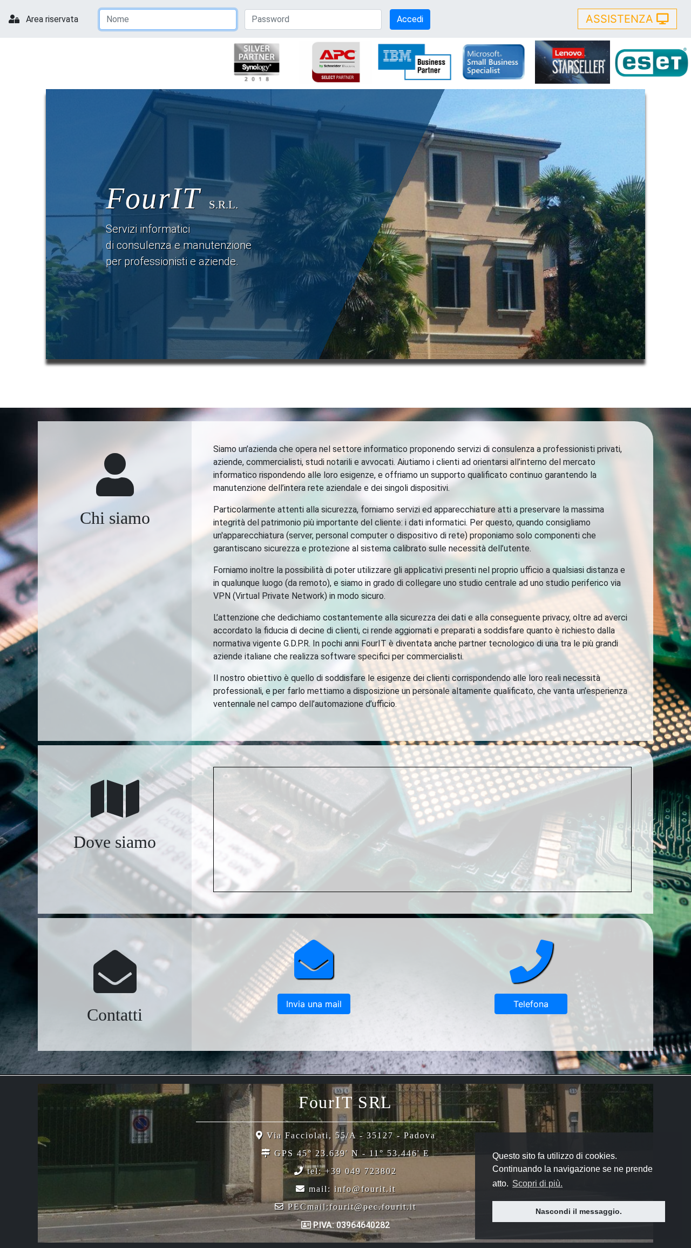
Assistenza (621, 18)
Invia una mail (314, 1004)
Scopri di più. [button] (537, 1183)
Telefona (530, 1004)
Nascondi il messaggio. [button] (579, 1211)
